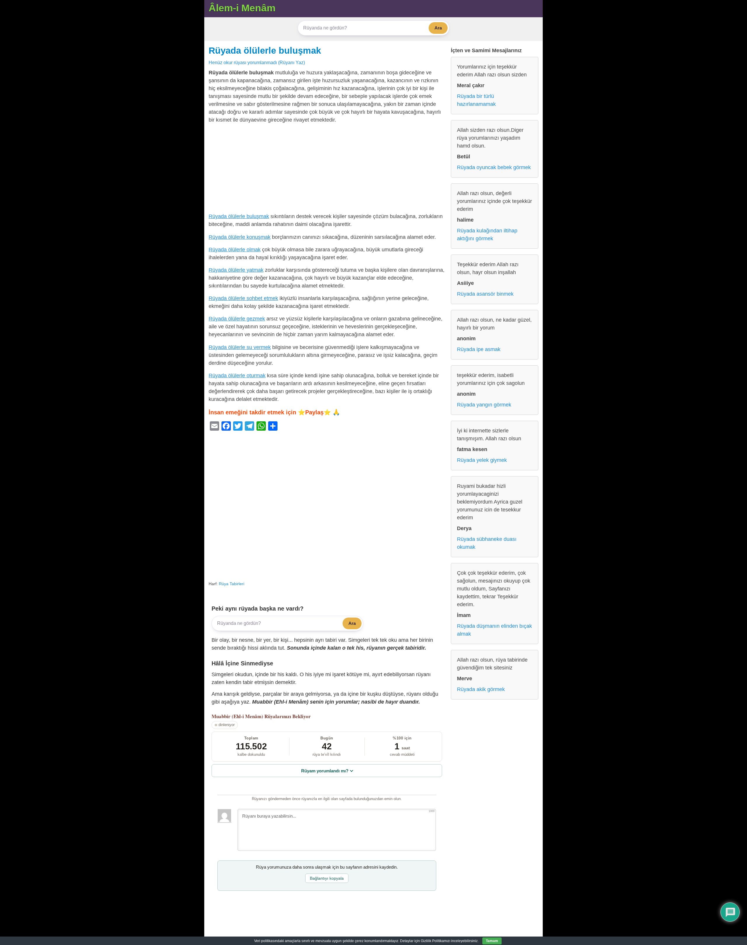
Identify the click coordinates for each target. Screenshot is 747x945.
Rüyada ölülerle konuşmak (239, 237)
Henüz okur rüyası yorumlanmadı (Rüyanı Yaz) (257, 62)
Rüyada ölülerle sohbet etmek (243, 298)
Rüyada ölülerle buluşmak (265, 50)
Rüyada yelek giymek (482, 460)
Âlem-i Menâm (242, 7)
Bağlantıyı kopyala (327, 878)
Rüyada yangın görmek (484, 405)
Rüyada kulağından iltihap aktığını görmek (487, 234)
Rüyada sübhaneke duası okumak (486, 543)
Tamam (492, 941)
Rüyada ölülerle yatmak (236, 270)
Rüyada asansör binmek (485, 294)
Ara (438, 27)
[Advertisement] (327, 169)
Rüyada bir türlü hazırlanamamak (476, 100)
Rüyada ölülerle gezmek (237, 319)
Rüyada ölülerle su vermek (240, 347)
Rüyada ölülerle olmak (235, 250)
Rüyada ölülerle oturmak (237, 375)
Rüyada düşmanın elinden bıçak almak (494, 630)
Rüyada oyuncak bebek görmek (494, 167)
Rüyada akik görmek (481, 689)
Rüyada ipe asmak (478, 349)
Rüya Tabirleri (231, 583)
